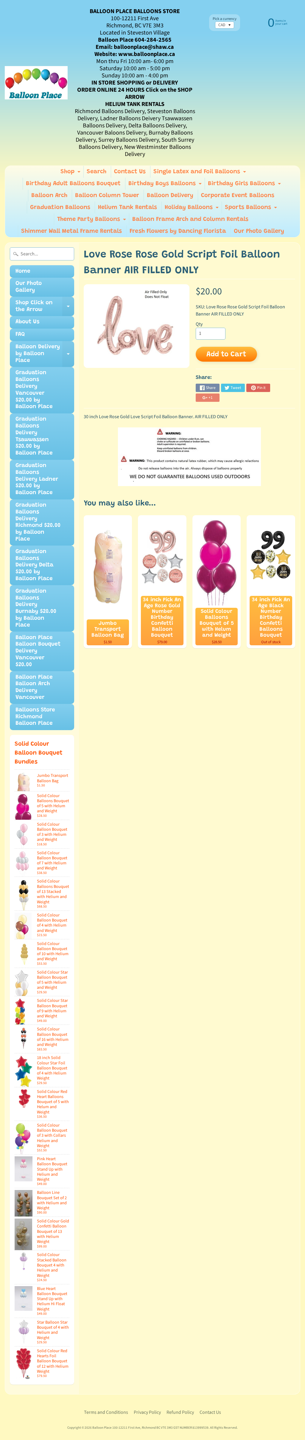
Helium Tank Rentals (127, 207)
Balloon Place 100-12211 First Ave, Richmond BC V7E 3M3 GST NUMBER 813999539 (150, 1427)
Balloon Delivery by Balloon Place (44, 355)
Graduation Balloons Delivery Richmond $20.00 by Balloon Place (37, 522)
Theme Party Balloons (92, 220)
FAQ (20, 334)
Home (22, 271)
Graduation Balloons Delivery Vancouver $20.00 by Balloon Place (34, 390)
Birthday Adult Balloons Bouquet (73, 184)
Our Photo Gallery (259, 231)
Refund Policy (180, 1412)
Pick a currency (224, 19)
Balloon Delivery (170, 196)
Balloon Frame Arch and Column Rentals (190, 219)
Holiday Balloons (192, 208)
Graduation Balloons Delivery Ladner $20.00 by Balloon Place (36, 479)
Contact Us (130, 172)
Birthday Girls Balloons (245, 185)
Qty (199, 324)
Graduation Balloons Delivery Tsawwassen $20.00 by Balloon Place (34, 436)
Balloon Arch (49, 196)
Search (96, 172)
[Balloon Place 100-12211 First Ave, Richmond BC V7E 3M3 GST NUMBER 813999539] (36, 82)
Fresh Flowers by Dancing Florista (178, 231)
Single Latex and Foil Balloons (200, 173)
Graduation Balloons (60, 207)
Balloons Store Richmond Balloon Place (35, 717)
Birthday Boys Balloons (165, 185)
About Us (27, 322)
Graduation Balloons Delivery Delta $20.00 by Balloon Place (34, 565)
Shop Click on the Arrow (44, 308)
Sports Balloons (251, 208)
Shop (71, 173)
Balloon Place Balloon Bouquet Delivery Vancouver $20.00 (37, 651)
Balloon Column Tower (107, 196)
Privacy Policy (147, 1412)
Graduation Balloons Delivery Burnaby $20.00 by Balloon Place (35, 608)
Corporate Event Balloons (237, 196)
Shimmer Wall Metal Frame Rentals (71, 231)
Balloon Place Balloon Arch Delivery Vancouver (34, 687)
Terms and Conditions (106, 1412)
